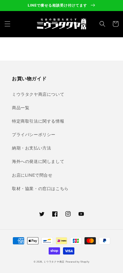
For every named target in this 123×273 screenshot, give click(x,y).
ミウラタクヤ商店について (38, 94)
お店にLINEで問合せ (32, 175)
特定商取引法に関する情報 (38, 121)
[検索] (102, 23)
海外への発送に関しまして (38, 161)
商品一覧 (20, 107)
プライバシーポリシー (34, 134)
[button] (7, 23)
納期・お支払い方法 (31, 148)
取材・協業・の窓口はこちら (40, 188)
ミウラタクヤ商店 (54, 261)
